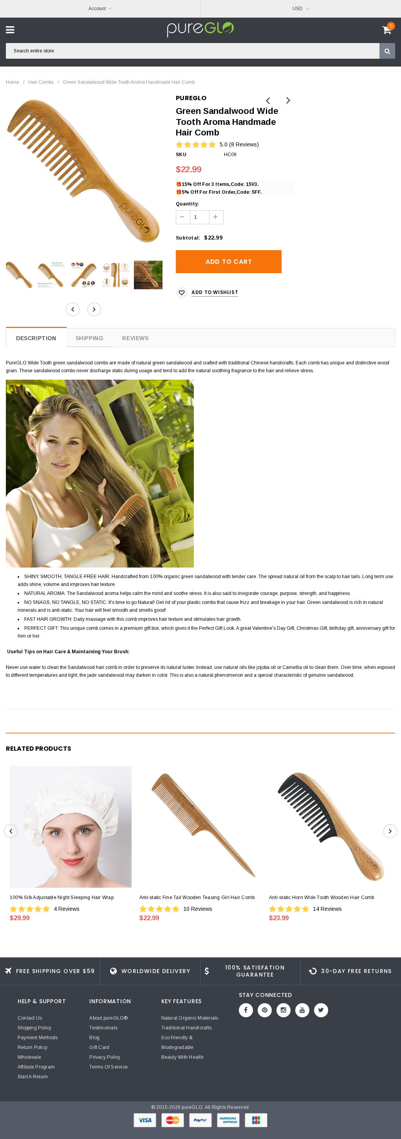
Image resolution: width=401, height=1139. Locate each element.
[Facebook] (246, 1010)
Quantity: (187, 204)
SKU (181, 154)
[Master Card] (173, 1120)
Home (12, 82)
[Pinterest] (265, 1010)
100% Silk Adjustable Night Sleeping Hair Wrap (62, 897)
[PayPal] (201, 1120)
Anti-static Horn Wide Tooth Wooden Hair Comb (321, 897)
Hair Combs (41, 82)
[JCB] (256, 1120)
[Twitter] (321, 1010)
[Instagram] (283, 1010)
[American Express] (229, 1120)
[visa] (145, 1120)
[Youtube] (302, 1010)
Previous (268, 101)
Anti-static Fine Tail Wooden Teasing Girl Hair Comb (197, 897)
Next (287, 101)
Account (97, 8)
